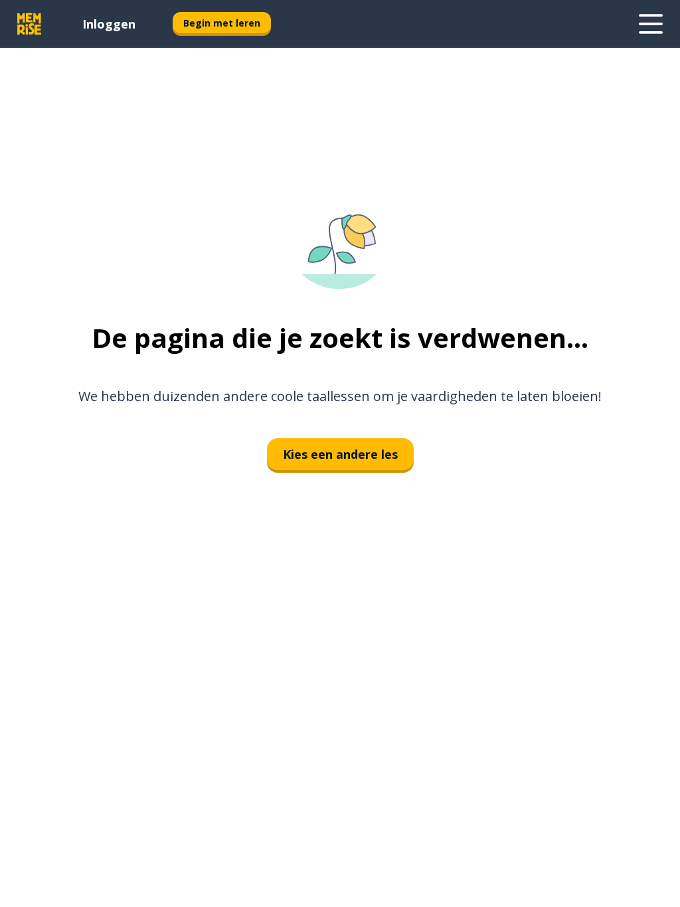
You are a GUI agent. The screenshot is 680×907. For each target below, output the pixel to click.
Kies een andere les (340, 454)
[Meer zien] (651, 24)
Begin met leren (221, 23)
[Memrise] (29, 24)
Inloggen (108, 24)
